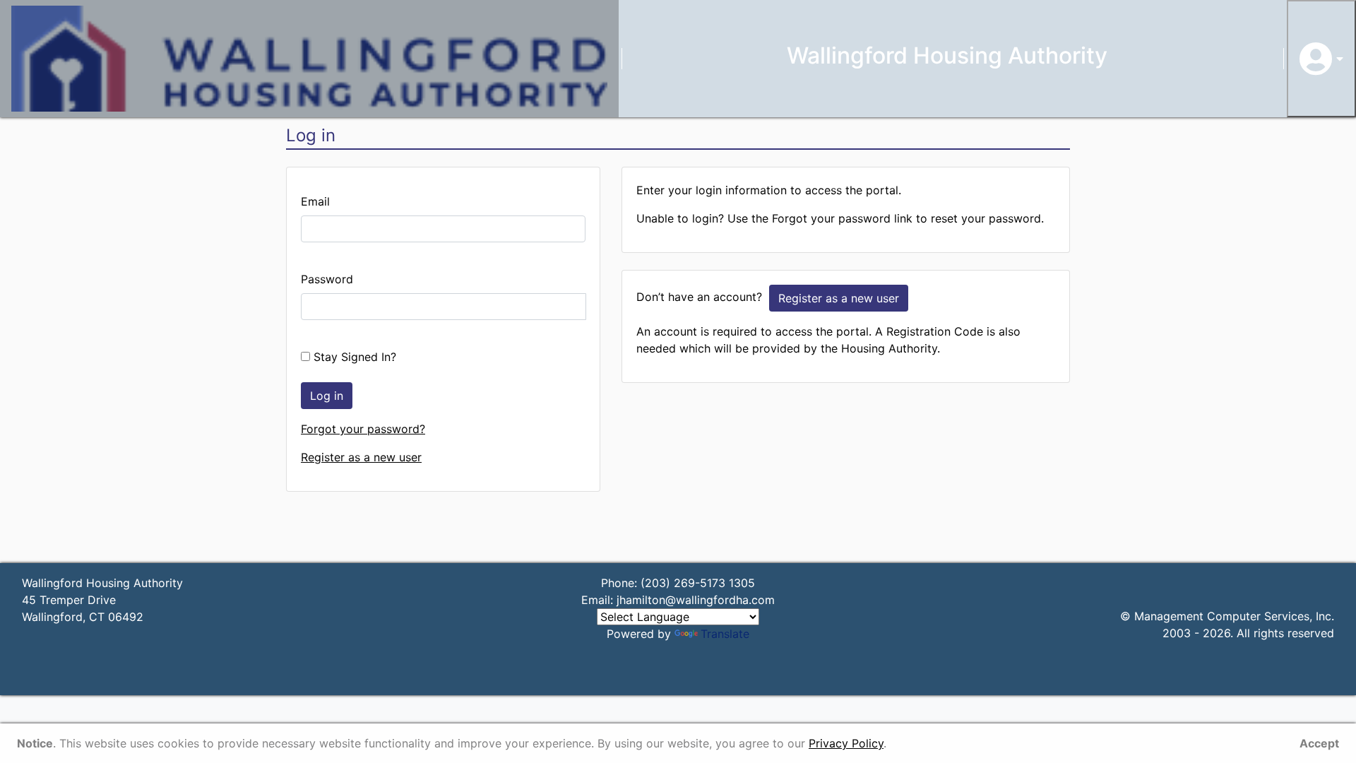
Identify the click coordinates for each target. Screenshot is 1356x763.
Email (315, 201)
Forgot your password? (363, 429)
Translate (725, 634)
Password (327, 279)
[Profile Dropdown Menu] (1321, 58)
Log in (326, 396)
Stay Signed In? (353, 357)
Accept (1319, 743)
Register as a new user (361, 457)
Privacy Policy (846, 743)
